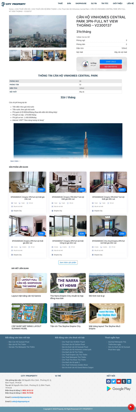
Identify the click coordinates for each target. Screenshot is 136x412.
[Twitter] (113, 381)
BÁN (69, 3)
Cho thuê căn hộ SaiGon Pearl (73, 344)
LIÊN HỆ (130, 3)
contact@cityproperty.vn (22, 397)
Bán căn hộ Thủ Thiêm (17, 344)
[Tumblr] (123, 381)
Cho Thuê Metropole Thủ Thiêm (74, 357)
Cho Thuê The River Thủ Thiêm (74, 360)
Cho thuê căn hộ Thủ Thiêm (72, 352)
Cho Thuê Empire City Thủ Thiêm (74, 355)
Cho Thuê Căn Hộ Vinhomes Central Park (73, 9)
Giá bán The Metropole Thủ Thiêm (22, 347)
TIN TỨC (104, 3)
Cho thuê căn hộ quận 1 (71, 362)
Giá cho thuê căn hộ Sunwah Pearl (75, 347)
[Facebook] (108, 381)
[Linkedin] (129, 381)
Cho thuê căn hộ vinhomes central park (76, 349)
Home (11, 9)
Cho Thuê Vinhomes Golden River (75, 365)
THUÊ (60, 3)
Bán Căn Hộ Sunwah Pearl (19, 342)
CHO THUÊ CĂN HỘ (22, 9)
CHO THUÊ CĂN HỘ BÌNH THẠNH (44, 9)
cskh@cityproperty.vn (20, 401)
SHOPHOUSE (81, 3)
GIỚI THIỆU (117, 3)
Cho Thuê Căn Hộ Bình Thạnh (73, 342)
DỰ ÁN (94, 3)
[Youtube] (118, 381)
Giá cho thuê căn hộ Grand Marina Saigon (78, 367)
